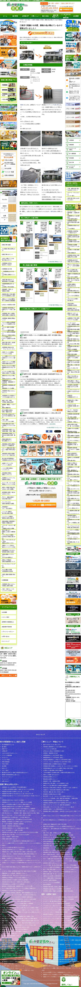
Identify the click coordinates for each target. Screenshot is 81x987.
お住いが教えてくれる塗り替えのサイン (8, 259)
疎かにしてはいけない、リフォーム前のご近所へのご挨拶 (16, 815)
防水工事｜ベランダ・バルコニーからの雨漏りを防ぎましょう (58, 796)
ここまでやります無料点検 (66, 16)
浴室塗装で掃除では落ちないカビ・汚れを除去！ (55, 863)
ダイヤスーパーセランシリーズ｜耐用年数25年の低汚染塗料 (58, 907)
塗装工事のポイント (7, 254)
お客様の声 (25, 16)
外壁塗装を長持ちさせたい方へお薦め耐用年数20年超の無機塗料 (59, 959)
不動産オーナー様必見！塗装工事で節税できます (73, 338)
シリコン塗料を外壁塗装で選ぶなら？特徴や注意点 (8, 334)
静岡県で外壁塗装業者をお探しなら (11, 774)
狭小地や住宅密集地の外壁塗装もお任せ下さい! (9, 459)
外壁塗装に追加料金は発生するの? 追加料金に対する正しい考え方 (59, 802)
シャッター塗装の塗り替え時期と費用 (7, 512)
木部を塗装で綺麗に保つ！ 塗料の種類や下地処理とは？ (16, 931)
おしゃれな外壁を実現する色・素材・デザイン (73, 478)
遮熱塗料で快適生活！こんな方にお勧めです (54, 914)
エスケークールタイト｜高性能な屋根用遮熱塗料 (55, 912)
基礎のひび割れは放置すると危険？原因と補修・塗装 (15, 942)
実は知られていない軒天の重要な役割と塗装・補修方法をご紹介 (59, 837)
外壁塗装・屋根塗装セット (8, 95)
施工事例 (15, 16)
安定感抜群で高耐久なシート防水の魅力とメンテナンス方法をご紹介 (19, 925)
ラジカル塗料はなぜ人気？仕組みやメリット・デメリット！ (17, 968)
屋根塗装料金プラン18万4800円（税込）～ (54, 757)
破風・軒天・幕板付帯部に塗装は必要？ (8, 401)
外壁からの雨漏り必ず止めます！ (51, 774)
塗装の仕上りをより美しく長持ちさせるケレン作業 (8, 377)
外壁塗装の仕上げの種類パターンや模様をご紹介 (73, 522)
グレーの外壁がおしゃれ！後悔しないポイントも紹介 (73, 488)
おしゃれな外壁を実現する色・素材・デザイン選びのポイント (17, 948)
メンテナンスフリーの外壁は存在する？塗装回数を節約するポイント (19, 841)
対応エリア (4, 768)
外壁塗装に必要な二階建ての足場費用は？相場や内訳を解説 (58, 891)
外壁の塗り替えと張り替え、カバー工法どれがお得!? (73, 280)
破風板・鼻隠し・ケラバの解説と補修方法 (8, 406)
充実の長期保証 (6, 761)
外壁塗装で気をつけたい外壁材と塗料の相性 (8, 584)
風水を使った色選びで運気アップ (74, 80)
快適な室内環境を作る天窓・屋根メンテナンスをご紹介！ (57, 841)
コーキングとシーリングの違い (8, 566)
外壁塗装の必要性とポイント (50, 776)
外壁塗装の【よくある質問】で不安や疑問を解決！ (14, 787)
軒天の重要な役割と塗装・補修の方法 (7, 410)
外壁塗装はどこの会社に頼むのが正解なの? (12, 890)
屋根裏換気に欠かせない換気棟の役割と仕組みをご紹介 (16, 927)
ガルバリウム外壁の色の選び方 (72, 299)
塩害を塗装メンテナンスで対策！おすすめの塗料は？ (15, 929)
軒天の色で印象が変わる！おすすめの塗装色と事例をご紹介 (58, 839)
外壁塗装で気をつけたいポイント (8, 391)
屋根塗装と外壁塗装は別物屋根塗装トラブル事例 (8, 387)
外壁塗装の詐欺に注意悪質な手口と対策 (73, 256)
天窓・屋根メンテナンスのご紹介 (8, 420)
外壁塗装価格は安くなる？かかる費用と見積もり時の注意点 (58, 768)
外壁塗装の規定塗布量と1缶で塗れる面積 (73, 416)
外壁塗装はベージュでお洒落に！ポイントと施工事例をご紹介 (17, 959)
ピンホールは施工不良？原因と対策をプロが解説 (8, 372)
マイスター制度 (6, 759)
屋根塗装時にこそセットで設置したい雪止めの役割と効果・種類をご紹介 (61, 848)
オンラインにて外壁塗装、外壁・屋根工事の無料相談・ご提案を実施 (60, 798)
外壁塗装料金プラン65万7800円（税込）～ (54, 755)
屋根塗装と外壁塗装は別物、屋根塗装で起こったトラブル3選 (17, 886)
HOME (22, 20)
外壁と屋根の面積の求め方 (8, 575)
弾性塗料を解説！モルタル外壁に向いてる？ (73, 517)
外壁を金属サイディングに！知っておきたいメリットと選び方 (58, 807)
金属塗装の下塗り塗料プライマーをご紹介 (73, 318)
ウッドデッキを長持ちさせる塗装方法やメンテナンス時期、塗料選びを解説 (62, 861)
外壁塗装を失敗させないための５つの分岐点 (13, 800)
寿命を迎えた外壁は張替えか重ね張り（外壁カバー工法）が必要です (60, 787)
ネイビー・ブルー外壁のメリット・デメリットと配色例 (16, 951)
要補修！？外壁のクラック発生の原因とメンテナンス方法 (16, 858)
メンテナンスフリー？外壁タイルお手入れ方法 (73, 391)
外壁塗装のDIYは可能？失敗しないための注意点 (73, 362)
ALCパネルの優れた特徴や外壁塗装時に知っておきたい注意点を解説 (19, 899)
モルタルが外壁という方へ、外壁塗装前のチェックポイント (58, 972)
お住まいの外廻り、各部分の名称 (10, 836)
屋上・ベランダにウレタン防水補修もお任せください (8, 541)
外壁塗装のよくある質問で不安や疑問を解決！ (73, 217)
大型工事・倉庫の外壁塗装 (49, 880)
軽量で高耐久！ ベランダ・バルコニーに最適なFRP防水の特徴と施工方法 (20, 920)
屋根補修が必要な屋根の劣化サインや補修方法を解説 (56, 852)
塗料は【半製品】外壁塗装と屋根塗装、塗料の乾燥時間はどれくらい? (19, 892)
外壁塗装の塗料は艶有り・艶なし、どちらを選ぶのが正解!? (58, 955)
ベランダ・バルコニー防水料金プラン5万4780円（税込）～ (58, 761)
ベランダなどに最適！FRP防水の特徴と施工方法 (8, 537)
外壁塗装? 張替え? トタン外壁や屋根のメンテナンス (56, 809)
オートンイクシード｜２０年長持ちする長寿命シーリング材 (58, 929)
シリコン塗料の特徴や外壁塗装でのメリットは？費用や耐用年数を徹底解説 (62, 931)
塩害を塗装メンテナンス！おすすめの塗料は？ (8, 556)
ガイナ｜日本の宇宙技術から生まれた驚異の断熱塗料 (56, 925)
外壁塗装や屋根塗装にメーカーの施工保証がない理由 (73, 333)
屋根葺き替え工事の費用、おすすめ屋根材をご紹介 (56, 783)
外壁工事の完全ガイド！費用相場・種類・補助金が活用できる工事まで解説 (20, 813)
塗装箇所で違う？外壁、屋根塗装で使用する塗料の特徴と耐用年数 (59, 951)
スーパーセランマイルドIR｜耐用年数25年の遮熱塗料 (56, 903)
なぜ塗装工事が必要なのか (8, 249)
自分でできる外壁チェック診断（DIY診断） (13, 830)
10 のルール (5, 757)
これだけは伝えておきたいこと (9, 753)
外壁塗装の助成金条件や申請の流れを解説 (73, 222)
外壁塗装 (8, 85)
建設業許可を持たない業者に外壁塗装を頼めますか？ (15, 772)
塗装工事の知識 (6, 244)
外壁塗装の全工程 (7, 269)
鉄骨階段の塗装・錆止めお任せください (8, 493)
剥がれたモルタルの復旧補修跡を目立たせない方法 (8, 367)
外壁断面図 (5, 580)
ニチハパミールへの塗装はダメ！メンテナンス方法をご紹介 (17, 933)
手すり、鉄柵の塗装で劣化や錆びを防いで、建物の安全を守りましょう (61, 858)
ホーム (5, 16)
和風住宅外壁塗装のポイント (72, 396)
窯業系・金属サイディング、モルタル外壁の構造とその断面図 (17, 903)
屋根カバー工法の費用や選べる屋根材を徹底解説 (8, 299)
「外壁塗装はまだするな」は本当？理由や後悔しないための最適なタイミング (21, 811)
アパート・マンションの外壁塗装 (51, 882)
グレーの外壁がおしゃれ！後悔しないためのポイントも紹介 (17, 953)
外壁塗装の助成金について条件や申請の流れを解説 (56, 800)
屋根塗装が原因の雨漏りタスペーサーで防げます (8, 454)
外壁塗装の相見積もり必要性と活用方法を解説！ (73, 237)
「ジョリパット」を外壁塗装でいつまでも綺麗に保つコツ (16, 905)
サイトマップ (5, 641)
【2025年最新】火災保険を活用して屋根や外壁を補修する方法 (59, 772)
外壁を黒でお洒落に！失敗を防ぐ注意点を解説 (73, 493)
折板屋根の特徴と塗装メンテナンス (7, 473)
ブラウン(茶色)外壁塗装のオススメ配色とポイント (73, 507)
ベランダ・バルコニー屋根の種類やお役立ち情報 (8, 527)
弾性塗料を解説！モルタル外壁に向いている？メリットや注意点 (18, 966)
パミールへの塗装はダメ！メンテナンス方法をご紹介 (73, 440)
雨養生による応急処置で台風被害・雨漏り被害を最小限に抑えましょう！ (20, 940)
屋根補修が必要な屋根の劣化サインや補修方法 (8, 444)
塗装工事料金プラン (55, 16)
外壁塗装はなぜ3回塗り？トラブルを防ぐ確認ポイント (15, 877)
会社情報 (4, 766)
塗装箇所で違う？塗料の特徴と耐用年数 (73, 309)
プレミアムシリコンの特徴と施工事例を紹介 (73, 526)
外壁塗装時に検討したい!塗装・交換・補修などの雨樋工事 (57, 845)
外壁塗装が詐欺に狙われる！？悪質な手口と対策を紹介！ (16, 882)
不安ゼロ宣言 (5, 764)
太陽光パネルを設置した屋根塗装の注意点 (73, 430)
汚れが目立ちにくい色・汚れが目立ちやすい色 (74, 86)
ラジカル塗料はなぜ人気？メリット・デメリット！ (73, 536)
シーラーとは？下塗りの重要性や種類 (73, 323)
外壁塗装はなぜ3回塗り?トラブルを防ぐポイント (8, 396)
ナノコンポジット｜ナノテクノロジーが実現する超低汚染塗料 (58, 916)
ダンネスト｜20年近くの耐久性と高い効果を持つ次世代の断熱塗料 (60, 922)
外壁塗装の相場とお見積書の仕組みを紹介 (73, 242)
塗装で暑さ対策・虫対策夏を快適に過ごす (8, 343)
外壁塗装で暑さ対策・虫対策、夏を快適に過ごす (55, 886)
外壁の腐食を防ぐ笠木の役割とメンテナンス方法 (8, 425)
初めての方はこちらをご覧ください (52, 744)
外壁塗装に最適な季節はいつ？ (8, 319)
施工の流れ (45, 16)
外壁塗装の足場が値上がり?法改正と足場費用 (73, 348)
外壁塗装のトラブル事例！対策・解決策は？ (73, 469)
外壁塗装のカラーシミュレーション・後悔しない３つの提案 (17, 802)
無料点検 (53, 211)
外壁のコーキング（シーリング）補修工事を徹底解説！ (57, 805)
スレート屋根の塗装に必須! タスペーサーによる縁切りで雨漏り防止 (19, 888)
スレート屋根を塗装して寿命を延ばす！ (53, 878)
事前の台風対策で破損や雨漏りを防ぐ (72, 454)
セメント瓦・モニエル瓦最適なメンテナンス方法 (8, 483)
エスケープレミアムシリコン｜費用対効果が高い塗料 (56, 910)
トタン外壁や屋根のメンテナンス (7, 468)
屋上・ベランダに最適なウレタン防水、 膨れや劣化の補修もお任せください (21, 922)
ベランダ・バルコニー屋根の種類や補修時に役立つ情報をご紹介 (18, 916)
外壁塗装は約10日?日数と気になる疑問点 (73, 260)
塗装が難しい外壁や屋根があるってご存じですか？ (73, 367)
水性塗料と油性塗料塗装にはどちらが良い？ (72, 387)
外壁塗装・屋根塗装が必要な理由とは (11, 826)
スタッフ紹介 (5, 617)
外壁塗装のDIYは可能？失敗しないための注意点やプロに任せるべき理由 (20, 832)
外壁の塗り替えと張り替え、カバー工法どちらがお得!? (15, 834)
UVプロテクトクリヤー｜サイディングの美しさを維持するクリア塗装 (60, 920)
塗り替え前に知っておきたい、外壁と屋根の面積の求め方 (16, 901)
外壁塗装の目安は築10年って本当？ (7, 264)
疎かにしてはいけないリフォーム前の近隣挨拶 (73, 266)
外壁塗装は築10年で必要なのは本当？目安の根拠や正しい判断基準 (18, 808)
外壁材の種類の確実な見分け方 (71, 285)
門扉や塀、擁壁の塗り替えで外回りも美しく (54, 792)
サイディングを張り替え (53, 104)
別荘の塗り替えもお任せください (73, 199)
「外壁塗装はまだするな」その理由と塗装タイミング (8, 274)
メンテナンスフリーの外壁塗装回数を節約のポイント (73, 290)
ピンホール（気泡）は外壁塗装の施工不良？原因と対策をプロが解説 (19, 871)
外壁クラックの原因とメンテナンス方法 (8, 352)
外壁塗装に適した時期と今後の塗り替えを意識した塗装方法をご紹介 (19, 851)
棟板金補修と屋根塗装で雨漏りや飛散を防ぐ (8, 522)
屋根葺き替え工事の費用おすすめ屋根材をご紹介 (8, 295)
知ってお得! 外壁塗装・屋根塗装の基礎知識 (12, 823)
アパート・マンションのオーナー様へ (73, 194)
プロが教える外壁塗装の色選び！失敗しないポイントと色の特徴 (18, 789)
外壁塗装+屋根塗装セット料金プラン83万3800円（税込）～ (58, 759)
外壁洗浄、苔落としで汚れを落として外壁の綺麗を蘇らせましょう (59, 871)
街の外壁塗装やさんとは (8, 744)
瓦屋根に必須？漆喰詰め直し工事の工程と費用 (54, 824)
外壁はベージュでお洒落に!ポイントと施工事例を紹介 (73, 503)
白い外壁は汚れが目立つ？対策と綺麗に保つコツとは (73, 498)
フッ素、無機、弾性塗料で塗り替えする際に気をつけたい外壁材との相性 (20, 907)
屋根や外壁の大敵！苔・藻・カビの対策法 (73, 425)
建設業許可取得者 (7, 626)
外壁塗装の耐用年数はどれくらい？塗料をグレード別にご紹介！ (18, 849)
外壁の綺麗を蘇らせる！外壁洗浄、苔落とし (72, 420)
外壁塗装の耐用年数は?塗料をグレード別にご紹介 (8, 309)
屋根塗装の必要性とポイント (50, 779)
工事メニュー (35, 16)
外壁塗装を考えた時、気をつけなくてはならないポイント (16, 875)
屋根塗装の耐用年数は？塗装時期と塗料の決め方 (73, 474)
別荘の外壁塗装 (47, 884)
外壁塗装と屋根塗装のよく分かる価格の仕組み (54, 746)
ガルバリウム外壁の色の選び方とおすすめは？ (13, 847)
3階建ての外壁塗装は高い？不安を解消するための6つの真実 (17, 819)
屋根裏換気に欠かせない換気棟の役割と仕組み (8, 551)
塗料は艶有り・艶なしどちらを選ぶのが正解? (73, 381)
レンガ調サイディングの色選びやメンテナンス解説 (8, 358)
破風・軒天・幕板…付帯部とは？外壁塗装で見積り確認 (57, 832)
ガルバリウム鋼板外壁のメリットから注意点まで (73, 295)
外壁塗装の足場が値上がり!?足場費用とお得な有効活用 (57, 888)
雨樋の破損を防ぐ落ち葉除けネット (7, 439)
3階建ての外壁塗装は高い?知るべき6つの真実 (73, 275)
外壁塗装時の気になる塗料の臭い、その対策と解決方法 (16, 817)
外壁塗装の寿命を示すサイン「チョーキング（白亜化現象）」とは (18, 856)
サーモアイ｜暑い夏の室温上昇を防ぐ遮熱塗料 (54, 901)
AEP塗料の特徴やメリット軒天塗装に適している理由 (73, 541)
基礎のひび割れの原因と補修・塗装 (72, 463)
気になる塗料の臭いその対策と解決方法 (72, 270)
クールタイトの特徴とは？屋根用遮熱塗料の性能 (73, 532)
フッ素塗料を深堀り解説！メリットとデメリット (73, 512)
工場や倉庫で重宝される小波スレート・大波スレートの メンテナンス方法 (20, 910)
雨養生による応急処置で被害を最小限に (73, 459)
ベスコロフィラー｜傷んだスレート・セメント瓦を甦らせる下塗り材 (60, 905)
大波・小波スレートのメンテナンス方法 (8, 589)
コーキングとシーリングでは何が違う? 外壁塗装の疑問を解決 (17, 897)
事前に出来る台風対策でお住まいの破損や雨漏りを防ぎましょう (18, 938)
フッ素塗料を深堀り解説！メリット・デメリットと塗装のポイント (18, 963)
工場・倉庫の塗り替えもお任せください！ (73, 189)
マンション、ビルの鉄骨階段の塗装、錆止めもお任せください (58, 856)
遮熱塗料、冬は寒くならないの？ (51, 948)
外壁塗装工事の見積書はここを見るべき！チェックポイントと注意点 (60, 766)
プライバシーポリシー (8, 631)
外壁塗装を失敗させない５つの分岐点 (73, 227)
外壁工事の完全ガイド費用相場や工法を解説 (8, 280)
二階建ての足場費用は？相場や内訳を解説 (72, 353)
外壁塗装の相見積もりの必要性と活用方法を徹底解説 (15, 879)
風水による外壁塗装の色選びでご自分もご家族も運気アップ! (17, 804)
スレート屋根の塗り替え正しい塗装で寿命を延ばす (8, 450)
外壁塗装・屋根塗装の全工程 (50, 753)
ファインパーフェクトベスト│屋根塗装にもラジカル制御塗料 (58, 899)
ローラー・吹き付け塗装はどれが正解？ (72, 410)
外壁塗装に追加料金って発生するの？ (72, 231)
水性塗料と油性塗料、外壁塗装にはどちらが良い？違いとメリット (59, 957)
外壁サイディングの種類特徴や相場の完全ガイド (8, 362)
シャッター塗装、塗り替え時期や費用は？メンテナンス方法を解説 (59, 865)
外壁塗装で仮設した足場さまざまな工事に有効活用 (73, 343)
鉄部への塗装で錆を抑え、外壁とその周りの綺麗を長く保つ (58, 854)
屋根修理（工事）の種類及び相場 (7, 290)
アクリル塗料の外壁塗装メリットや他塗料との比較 (8, 324)
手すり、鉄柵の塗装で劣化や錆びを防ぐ (8, 497)
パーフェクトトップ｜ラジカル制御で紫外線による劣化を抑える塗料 (60, 897)
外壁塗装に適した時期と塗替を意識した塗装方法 (8, 314)
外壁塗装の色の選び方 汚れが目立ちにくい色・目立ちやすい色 (17, 793)
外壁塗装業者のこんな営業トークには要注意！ (73, 358)
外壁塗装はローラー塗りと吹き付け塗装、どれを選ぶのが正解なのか (19, 895)
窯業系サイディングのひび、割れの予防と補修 (73, 372)
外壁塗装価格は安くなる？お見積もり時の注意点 (8, 285)
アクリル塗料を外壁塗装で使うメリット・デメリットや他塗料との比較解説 (62, 933)
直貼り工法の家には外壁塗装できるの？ (72, 376)
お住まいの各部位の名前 (8, 304)
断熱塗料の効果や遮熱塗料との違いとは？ (72, 445)
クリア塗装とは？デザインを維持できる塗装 (8, 338)
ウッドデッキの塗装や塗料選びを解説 (8, 502)
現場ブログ (4, 748)
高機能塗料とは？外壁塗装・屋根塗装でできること (8, 382)
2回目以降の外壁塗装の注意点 (72, 304)
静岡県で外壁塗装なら (8, 622)
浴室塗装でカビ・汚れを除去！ (7, 507)
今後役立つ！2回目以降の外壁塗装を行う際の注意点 (56, 789)
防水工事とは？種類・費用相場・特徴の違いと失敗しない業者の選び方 (19, 918)
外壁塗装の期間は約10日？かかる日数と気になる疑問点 (16, 806)
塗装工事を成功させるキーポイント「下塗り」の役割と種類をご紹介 (60, 966)
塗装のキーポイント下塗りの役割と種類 (72, 314)
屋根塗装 (8, 90)
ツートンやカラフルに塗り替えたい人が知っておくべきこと (74, 98)
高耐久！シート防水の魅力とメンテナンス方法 (8, 546)
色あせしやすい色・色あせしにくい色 (74, 91)
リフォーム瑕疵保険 (7, 755)
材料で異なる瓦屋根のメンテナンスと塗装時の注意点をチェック (59, 826)
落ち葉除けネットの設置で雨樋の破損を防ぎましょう (56, 850)
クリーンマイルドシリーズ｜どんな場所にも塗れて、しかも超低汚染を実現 (62, 927)
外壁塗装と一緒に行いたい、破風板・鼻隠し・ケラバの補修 (58, 835)
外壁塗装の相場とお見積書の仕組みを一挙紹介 (54, 764)
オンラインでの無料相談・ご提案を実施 (73, 213)
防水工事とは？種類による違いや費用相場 (8, 532)
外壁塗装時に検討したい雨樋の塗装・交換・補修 (8, 430)
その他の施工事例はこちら (55, 261)
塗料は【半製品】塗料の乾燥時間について (8, 560)
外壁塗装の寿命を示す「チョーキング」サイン (8, 348)
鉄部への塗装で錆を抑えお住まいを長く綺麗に (8, 488)
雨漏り (22, 104)
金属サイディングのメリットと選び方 (7, 464)
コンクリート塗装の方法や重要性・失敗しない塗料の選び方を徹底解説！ (61, 867)
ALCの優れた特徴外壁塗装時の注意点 (7, 570)
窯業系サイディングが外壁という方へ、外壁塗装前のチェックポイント (61, 974)
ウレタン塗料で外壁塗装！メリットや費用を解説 (8, 329)
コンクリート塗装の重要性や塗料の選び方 (8, 517)
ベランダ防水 (8, 100)
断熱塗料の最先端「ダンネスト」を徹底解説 (73, 449)
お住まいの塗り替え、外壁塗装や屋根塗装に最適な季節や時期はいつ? (19, 854)
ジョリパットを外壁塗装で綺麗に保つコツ (73, 406)
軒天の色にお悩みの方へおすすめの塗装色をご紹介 (8, 416)
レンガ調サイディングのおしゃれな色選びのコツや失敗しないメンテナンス (20, 860)
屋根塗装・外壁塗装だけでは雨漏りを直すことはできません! (17, 821)
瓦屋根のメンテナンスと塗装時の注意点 (8, 478)
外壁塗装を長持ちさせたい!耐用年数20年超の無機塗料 (73, 329)
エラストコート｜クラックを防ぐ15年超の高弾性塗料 (56, 918)
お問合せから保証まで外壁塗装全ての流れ (53, 751)
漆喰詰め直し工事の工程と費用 (72, 401)
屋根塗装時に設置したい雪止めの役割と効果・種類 (8, 435)
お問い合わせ (5, 636)
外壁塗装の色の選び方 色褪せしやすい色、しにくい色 (15, 791)
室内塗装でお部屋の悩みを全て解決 (52, 794)
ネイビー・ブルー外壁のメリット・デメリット (73, 483)
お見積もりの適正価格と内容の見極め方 (73, 251)
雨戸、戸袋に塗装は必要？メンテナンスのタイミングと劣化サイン (59, 869)
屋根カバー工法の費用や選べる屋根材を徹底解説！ (56, 785)
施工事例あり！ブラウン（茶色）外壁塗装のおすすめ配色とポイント (19, 961)
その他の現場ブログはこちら (54, 427)
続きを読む (53, 424)
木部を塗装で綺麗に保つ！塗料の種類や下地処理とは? (73, 435)
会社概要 (76, 16)
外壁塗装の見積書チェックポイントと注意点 (73, 246)
